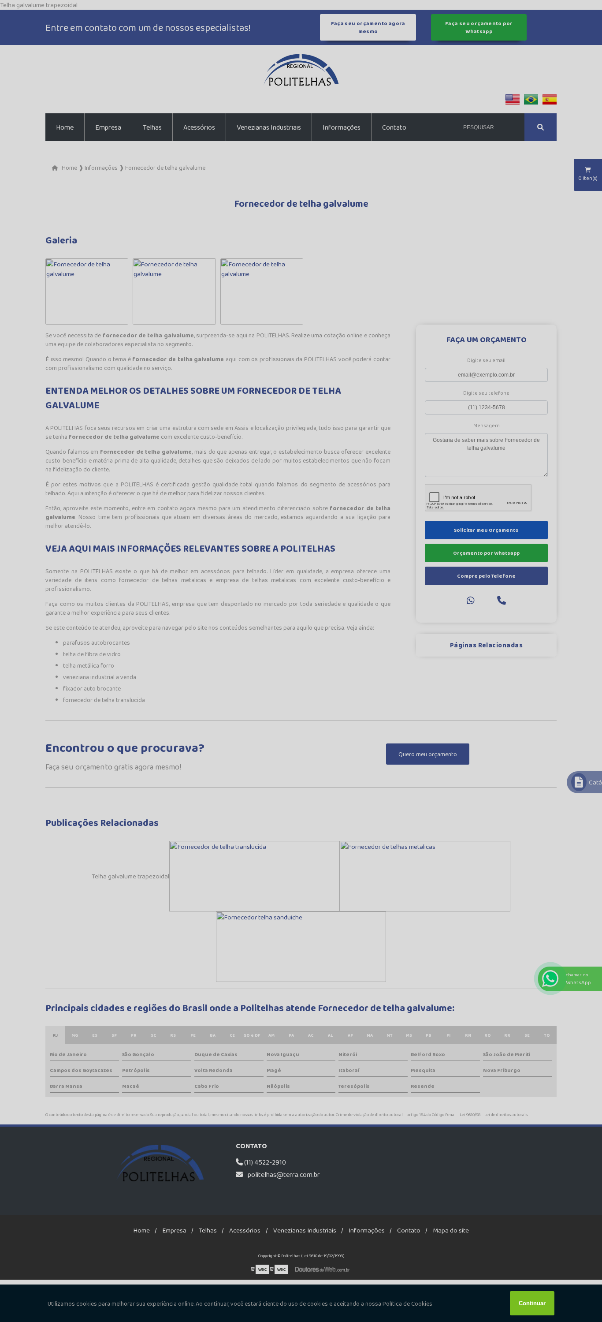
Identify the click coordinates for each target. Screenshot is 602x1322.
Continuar (532, 1303)
